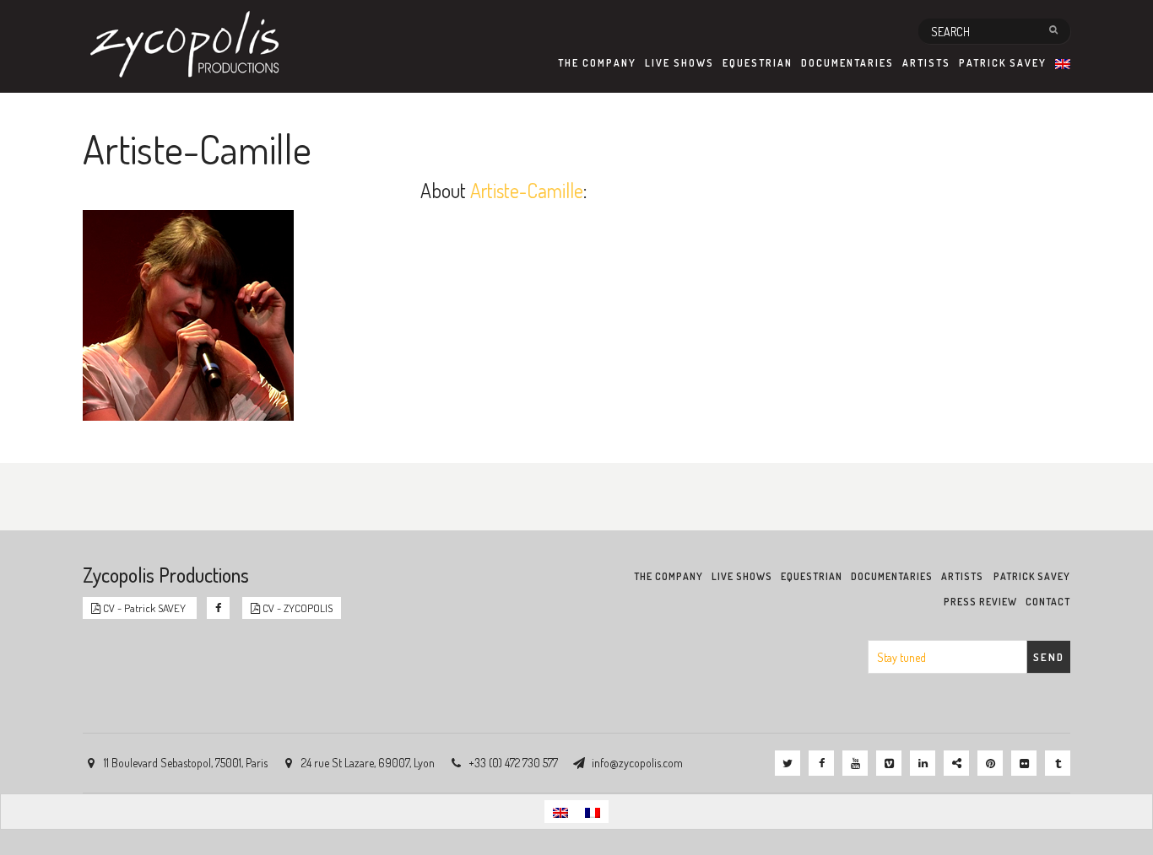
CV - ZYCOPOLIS (296, 608)
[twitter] (787, 763)
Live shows (679, 62)
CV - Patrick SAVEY (144, 608)
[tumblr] (1057, 763)
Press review (980, 601)
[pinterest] (990, 763)
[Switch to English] (560, 811)
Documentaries (847, 62)
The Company (597, 62)
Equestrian (758, 62)
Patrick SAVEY (1003, 62)
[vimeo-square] (888, 763)
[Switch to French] (592, 811)
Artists (926, 62)
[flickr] (1024, 763)
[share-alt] (956, 763)
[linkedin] (922, 763)
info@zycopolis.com (637, 763)
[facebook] (821, 763)
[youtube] (855, 763)
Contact (1048, 601)
